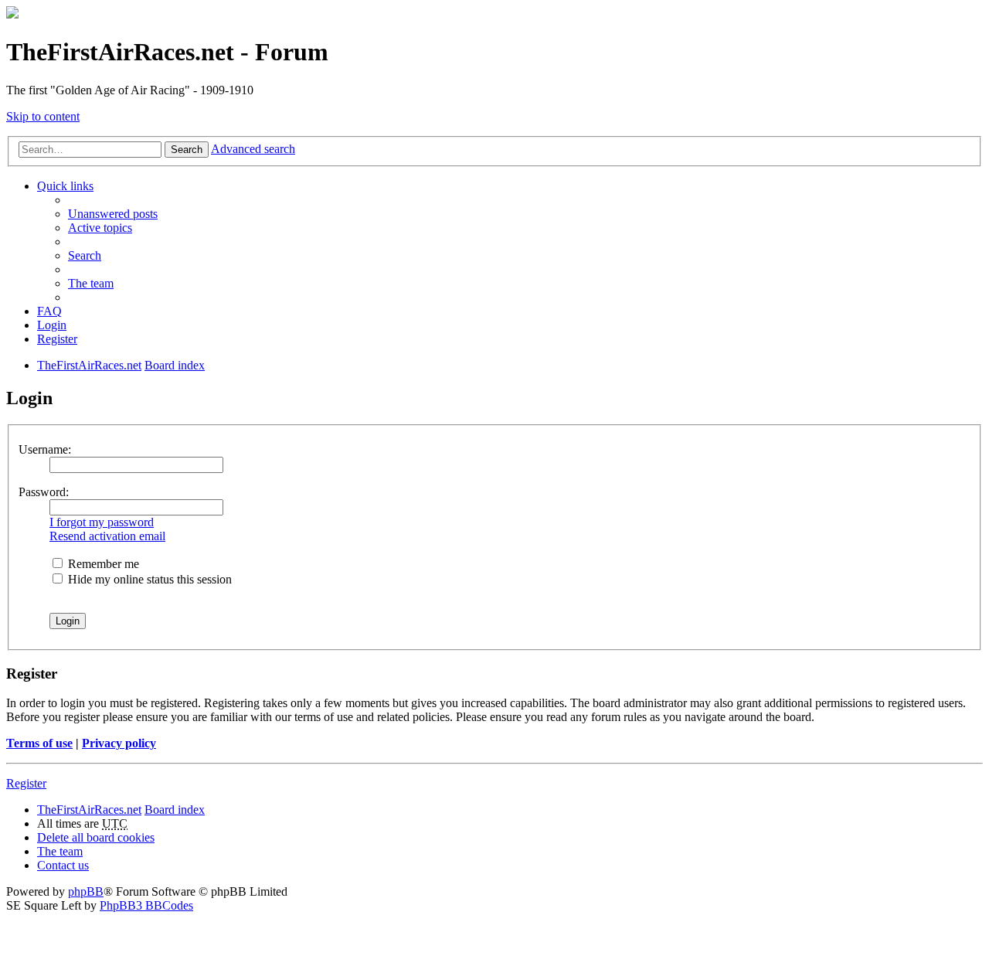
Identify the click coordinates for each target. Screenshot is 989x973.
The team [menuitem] (91, 283)
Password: (44, 491)
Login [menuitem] (51, 325)
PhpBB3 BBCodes (146, 905)
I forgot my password (101, 522)
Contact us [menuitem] (63, 865)
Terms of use (39, 743)
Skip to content (43, 116)
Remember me (102, 563)
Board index (174, 809)
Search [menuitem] (84, 255)
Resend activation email (107, 536)
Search (186, 149)
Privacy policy (119, 743)
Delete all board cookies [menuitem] (96, 837)
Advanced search (253, 148)
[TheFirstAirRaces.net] (12, 14)
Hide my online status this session (148, 579)
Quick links (65, 185)
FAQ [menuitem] (49, 311)
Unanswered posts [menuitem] (113, 213)
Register (26, 783)
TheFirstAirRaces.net (89, 809)
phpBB (86, 891)
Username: (45, 449)
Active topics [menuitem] (100, 227)
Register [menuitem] (57, 338)
